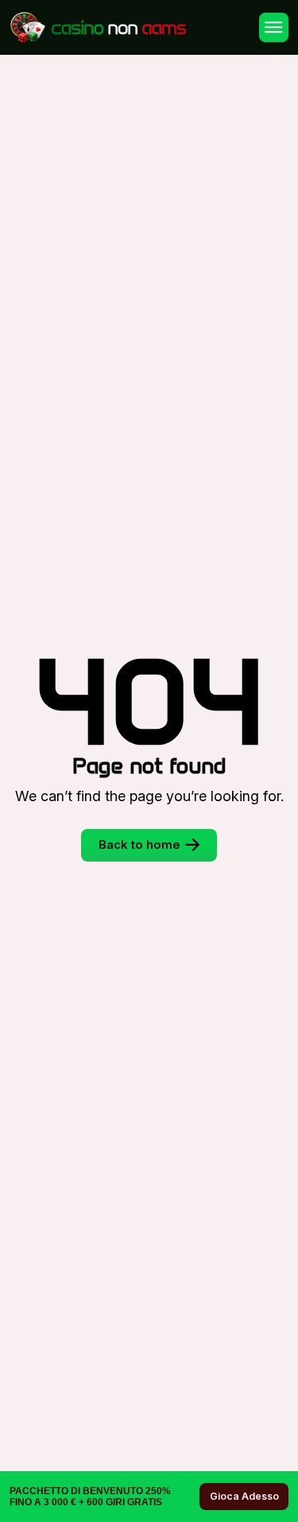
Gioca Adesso (244, 1496)
